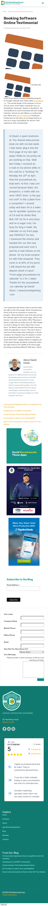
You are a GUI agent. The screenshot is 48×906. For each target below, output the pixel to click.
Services (5, 819)
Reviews (5, 835)
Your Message (10, 655)
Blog (4, 11)
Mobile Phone (10, 628)
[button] (43, 3)
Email (6, 642)
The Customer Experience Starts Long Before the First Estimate (23, 857)
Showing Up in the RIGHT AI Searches (17, 411)
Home (4, 815)
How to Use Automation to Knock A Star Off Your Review (23, 872)
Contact (5, 839)
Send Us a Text (8, 722)
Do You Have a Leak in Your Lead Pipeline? (19, 418)
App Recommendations (11, 827)
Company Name (10, 621)
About (4, 823)
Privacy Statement (9, 895)
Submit (40, 680)
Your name (8, 614)
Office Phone (9, 635)
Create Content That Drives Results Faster (20, 414)
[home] (13, 3)
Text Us (4, 905)
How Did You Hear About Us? (16, 649)
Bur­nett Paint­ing (23, 115)
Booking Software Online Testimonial (20, 11)
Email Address (13, 585)
